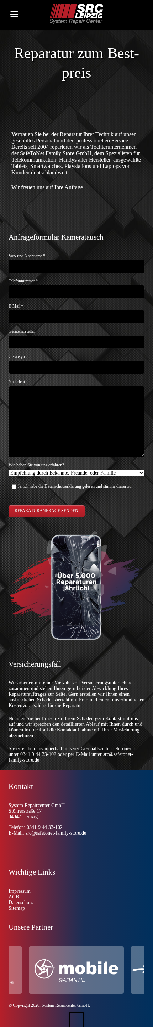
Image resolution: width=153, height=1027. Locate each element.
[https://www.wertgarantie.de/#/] (85, 970)
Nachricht (17, 381)
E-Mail (16, 306)
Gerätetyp (17, 356)
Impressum (20, 891)
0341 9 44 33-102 (38, 754)
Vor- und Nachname (27, 256)
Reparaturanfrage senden (46, 510)
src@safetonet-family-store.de (56, 833)
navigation (14, 14)
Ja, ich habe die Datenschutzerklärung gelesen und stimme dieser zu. (75, 486)
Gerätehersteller (22, 331)
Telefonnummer (23, 281)
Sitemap (17, 908)
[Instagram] (21, 848)
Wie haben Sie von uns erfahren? (36, 464)
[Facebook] (37, 848)
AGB (14, 896)
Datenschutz (21, 902)
